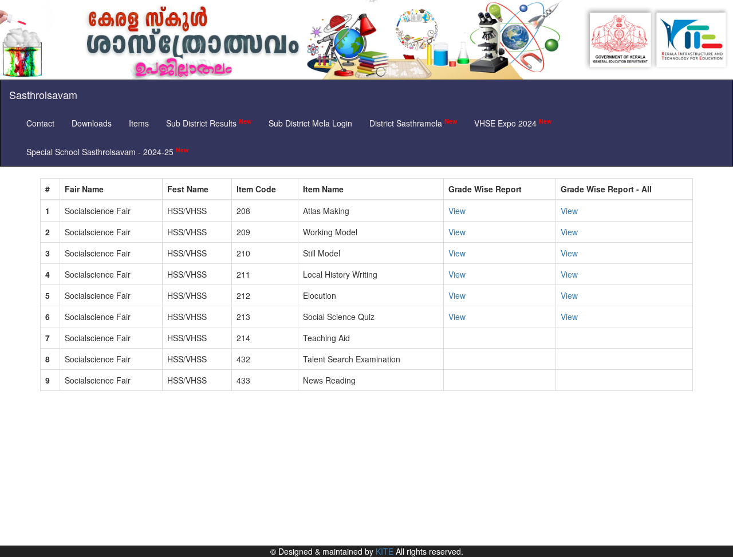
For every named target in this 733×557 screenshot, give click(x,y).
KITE (384, 551)
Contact (40, 123)
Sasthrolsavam (43, 94)
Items (139, 123)
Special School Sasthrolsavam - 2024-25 (107, 151)
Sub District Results (208, 123)
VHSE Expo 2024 (512, 123)
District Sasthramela (413, 123)
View (457, 210)
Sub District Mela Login (310, 123)
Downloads (92, 123)
